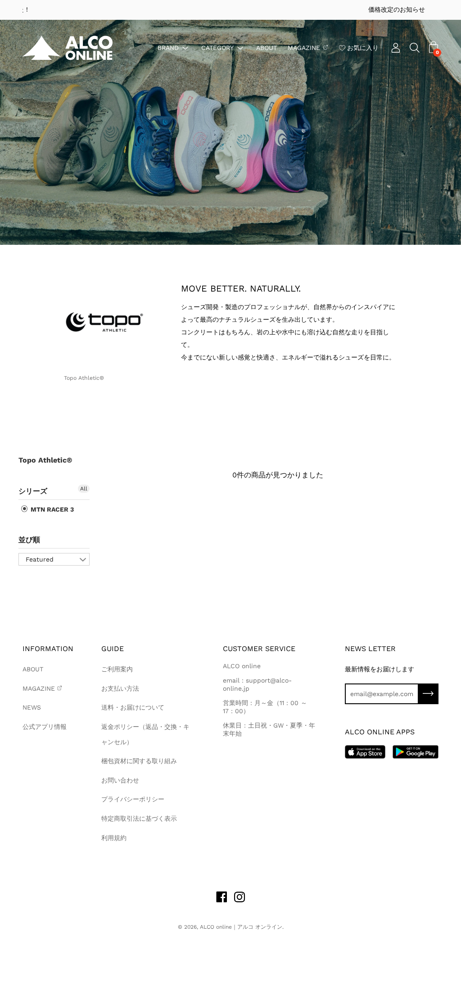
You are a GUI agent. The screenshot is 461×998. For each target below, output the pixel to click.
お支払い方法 (120, 688)
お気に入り (363, 47)
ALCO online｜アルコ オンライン (241, 927)
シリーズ (32, 491)
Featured (40, 559)
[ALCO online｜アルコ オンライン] (68, 48)
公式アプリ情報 (45, 726)
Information (48, 648)
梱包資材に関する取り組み (139, 760)
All (83, 489)
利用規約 (114, 837)
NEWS (32, 707)
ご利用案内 (117, 669)
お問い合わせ (120, 780)
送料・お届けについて (132, 707)
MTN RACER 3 (51, 509)
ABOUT (266, 47)
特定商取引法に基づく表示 (139, 818)
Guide (112, 648)
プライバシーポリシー (132, 799)
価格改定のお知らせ (230, 9)
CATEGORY (217, 47)
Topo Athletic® (45, 460)
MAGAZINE (304, 47)
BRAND (168, 47)
